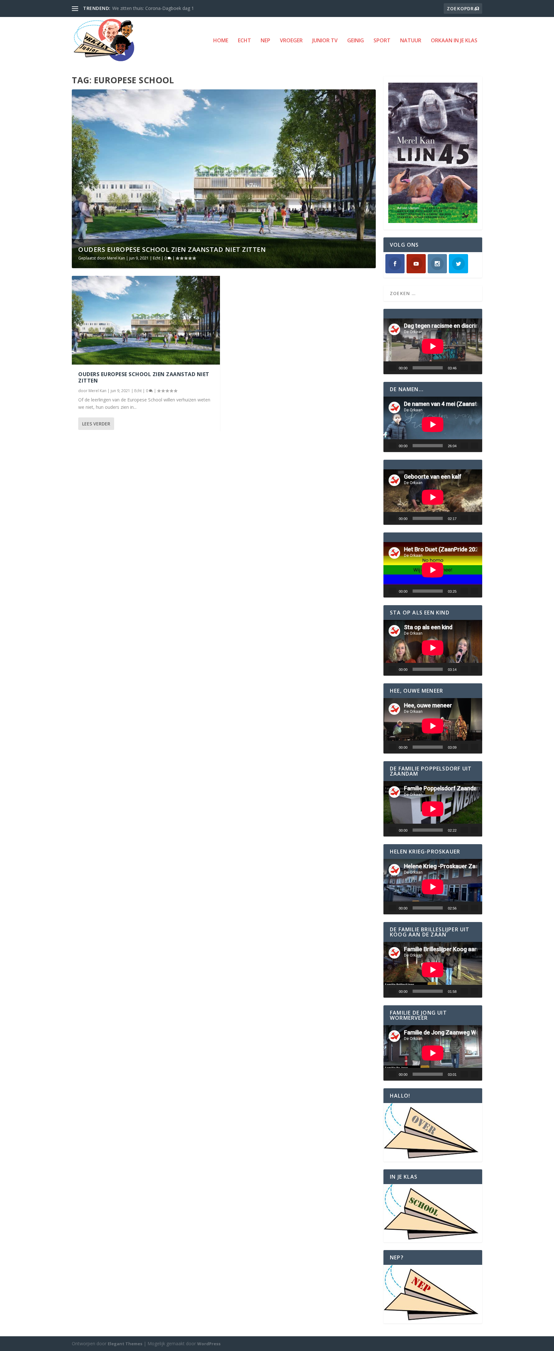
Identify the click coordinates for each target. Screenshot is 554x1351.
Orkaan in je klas (454, 41)
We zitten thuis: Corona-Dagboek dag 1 (153, 8)
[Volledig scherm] (474, 368)
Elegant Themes (125, 1344)
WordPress (209, 1344)
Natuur (410, 41)
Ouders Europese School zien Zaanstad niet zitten (172, 249)
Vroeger (291, 41)
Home (220, 41)
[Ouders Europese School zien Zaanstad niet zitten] (146, 320)
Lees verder (96, 424)
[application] (432, 346)
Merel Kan (116, 258)
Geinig (355, 41)
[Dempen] (464, 368)
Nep (265, 41)
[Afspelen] (392, 368)
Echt (244, 41)
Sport (382, 41)
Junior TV (325, 41)
